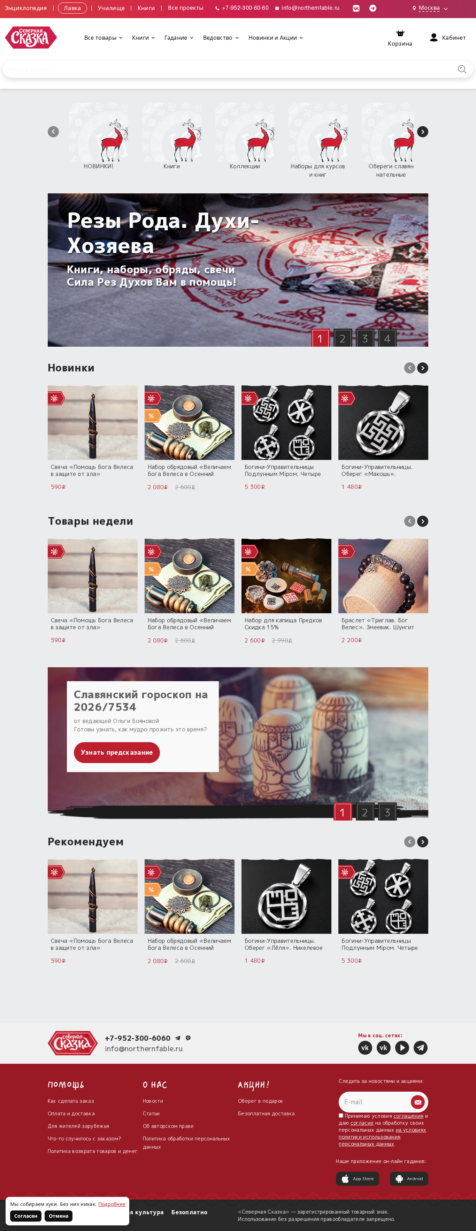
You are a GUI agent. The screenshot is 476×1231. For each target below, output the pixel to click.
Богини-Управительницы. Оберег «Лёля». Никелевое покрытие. (284, 944)
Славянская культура (131, 1212)
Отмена (58, 1216)
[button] (53, 131)
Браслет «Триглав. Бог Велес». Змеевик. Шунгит (377, 623)
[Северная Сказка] (365, 1048)
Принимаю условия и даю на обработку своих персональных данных (383, 1130)
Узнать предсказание (117, 752)
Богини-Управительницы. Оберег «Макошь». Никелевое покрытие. (377, 470)
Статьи (151, 1113)
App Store (363, 1179)
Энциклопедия (26, 7)
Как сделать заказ (71, 1101)
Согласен (25, 1216)
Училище (111, 7)
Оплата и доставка (71, 1113)
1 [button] (320, 338)
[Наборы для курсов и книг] (318, 132)
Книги (146, 7)
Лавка (72, 7)
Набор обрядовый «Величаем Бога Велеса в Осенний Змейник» (189, 470)
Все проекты (186, 7)
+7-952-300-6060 (138, 1038)
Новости (153, 1101)
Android (415, 1179)
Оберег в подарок (260, 1101)
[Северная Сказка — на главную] (31, 37)
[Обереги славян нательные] (391, 132)
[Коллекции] (245, 132)
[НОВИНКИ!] (98, 132)
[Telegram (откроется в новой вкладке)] (373, 8)
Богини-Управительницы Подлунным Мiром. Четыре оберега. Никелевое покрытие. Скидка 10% (283, 470)
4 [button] (387, 338)
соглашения (408, 1116)
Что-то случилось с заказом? (85, 1138)
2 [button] (342, 338)
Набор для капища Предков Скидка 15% (283, 623)
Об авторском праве (168, 1126)
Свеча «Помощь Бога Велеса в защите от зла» (92, 470)
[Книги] (171, 132)
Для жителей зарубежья (78, 1126)
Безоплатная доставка (266, 1113)
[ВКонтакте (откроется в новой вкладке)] (356, 8)
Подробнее (112, 1204)
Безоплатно (189, 1212)
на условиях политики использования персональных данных (382, 1136)
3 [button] (365, 338)
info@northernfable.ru (309, 7)
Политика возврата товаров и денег (93, 1151)
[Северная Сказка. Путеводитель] (384, 1048)
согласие (362, 1123)
